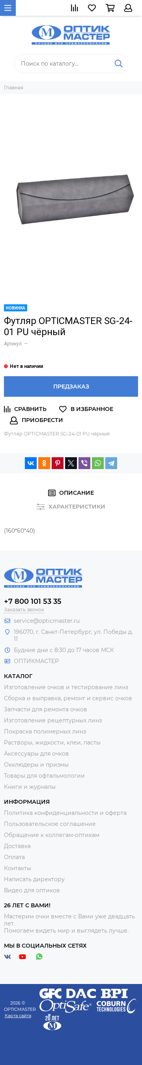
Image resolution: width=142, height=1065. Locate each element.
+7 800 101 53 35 (33, 601)
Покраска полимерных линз (45, 731)
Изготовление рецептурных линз (53, 720)
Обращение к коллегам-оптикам (51, 835)
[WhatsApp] (98, 463)
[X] (71, 463)
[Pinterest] (58, 463)
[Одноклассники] (44, 463)
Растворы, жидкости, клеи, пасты (52, 742)
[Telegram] (111, 463)
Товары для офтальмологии (44, 775)
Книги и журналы (30, 786)
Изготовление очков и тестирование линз (66, 687)
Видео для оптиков (32, 890)
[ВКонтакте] (31, 463)
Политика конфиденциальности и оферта (65, 812)
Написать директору (34, 879)
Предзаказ (71, 386)
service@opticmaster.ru (47, 620)
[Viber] (84, 463)
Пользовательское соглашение (50, 823)
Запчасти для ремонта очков (45, 709)
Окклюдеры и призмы (36, 764)
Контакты (17, 868)
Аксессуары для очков (36, 753)
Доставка (17, 846)
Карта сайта (18, 1015)
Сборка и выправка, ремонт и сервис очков (68, 698)
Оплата (14, 857)
